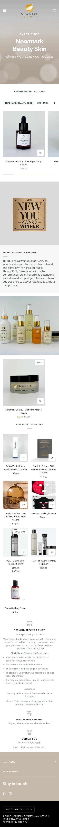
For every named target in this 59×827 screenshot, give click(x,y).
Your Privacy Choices (16, 819)
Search (44, 816)
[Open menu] (7, 10)
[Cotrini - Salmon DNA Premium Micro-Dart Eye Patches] (43, 448)
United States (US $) (17, 809)
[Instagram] (10, 793)
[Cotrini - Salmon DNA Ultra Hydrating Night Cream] (15, 495)
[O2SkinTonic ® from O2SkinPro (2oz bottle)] (15, 448)
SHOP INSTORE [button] (11, 771)
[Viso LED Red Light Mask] (43, 495)
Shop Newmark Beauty (19, 816)
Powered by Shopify (15, 822)
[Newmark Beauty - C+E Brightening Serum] (24, 134)
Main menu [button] (9, 762)
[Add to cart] (40, 153)
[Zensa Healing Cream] (15, 590)
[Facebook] (4, 793)
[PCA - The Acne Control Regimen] (43, 542)
